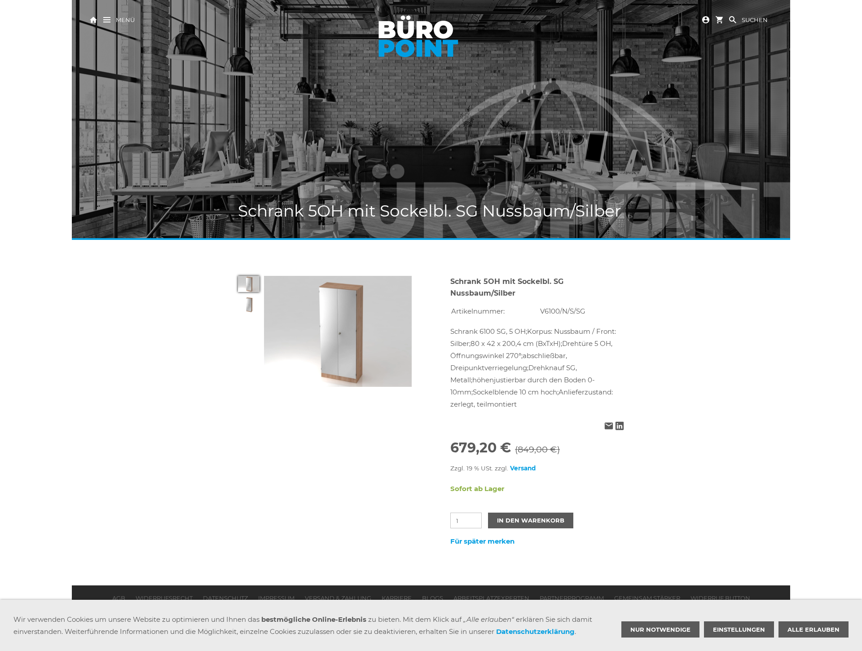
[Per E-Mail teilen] (608, 427)
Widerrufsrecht (164, 598)
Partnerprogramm (572, 598)
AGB (118, 598)
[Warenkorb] (719, 19)
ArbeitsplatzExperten (491, 598)
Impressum (276, 598)
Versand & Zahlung (338, 598)
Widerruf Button (720, 598)
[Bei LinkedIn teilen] (619, 427)
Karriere (397, 598)
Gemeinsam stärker (647, 598)
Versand (523, 468)
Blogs (432, 598)
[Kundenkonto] (705, 19)
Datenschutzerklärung (535, 631)
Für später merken (482, 541)
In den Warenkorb (530, 520)
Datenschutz (225, 598)
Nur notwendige (660, 629)
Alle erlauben (813, 629)
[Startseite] (93, 19)
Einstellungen (739, 629)
